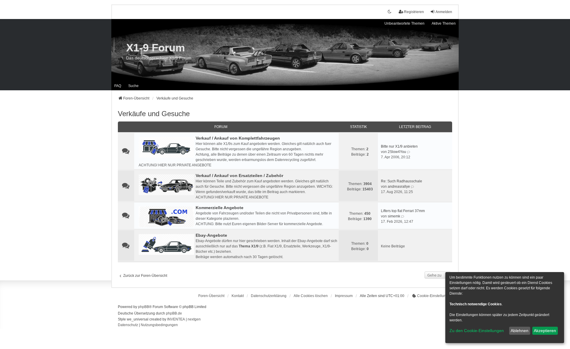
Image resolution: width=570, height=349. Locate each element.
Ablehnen (519, 330)
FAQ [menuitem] (117, 86)
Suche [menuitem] (133, 86)
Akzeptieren (545, 330)
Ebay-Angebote (211, 235)
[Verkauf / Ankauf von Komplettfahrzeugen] (166, 147)
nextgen (194, 319)
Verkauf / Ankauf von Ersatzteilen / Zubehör (239, 175)
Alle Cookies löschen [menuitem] (311, 296)
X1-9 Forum (155, 48)
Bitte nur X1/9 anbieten (399, 146)
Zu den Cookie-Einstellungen (476, 330)
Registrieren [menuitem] (414, 12)
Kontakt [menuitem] (238, 296)
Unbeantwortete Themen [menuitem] (404, 23)
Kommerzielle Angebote (219, 207)
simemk (394, 216)
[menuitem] (268, 296)
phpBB (143, 307)
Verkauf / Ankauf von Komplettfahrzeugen (238, 138)
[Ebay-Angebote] (166, 244)
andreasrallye (399, 186)
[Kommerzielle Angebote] (166, 216)
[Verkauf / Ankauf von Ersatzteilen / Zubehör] (166, 184)
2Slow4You (397, 152)
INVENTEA (176, 319)
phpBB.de (174, 313)
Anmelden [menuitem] (444, 12)
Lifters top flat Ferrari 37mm (403, 211)
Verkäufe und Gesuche (154, 114)
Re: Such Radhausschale (401, 181)
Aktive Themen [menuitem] (444, 23)
